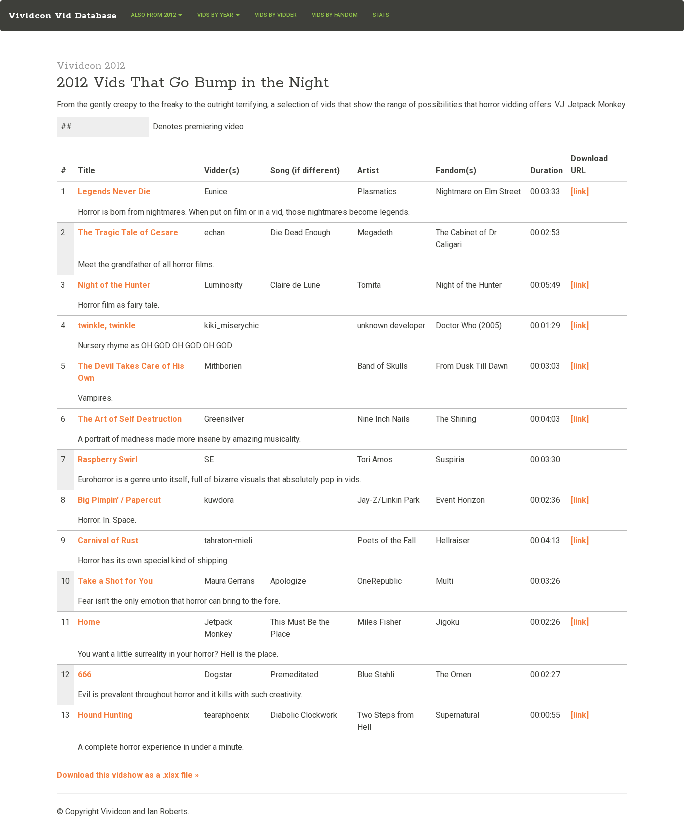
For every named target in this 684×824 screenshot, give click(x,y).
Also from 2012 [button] (154, 15)
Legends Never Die (114, 191)
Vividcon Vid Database (62, 15)
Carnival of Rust (108, 540)
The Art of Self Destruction (130, 419)
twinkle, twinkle (107, 325)
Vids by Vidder (276, 15)
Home (89, 622)
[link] (580, 191)
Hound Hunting (105, 715)
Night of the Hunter (114, 285)
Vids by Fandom (335, 15)
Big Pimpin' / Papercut (119, 500)
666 (84, 674)
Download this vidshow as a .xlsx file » (128, 775)
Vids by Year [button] (216, 15)
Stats (381, 15)
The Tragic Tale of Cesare (128, 232)
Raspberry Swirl (107, 459)
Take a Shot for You (115, 581)
